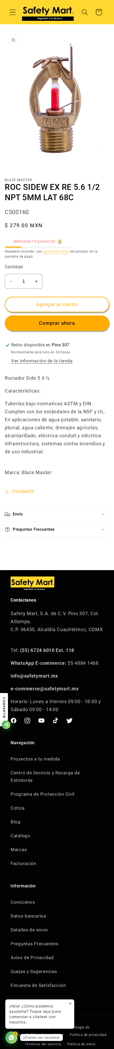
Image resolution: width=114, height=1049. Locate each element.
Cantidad (14, 267)
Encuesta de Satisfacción (38, 985)
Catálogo (20, 835)
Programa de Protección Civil (42, 794)
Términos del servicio (43, 1044)
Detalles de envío (29, 929)
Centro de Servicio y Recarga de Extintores (45, 776)
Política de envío (81, 1044)
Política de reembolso (45, 1035)
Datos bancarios (28, 916)
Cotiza (17, 808)
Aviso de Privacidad (32, 957)
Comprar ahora (57, 323)
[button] (13, 12)
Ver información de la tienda (42, 360)
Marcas (19, 849)
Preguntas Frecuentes (34, 943)
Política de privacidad (88, 1035)
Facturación (23, 863)
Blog (16, 821)
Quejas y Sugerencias (34, 971)
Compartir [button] (23, 491)
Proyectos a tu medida (35, 759)
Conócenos (23, 902)
